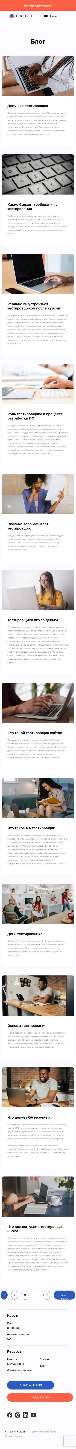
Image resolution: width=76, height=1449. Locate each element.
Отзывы (44, 1359)
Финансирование (19, 1370)
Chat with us (30, 1385)
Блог (42, 1365)
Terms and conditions (43, 1431)
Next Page (64, 1297)
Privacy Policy (13, 1436)
